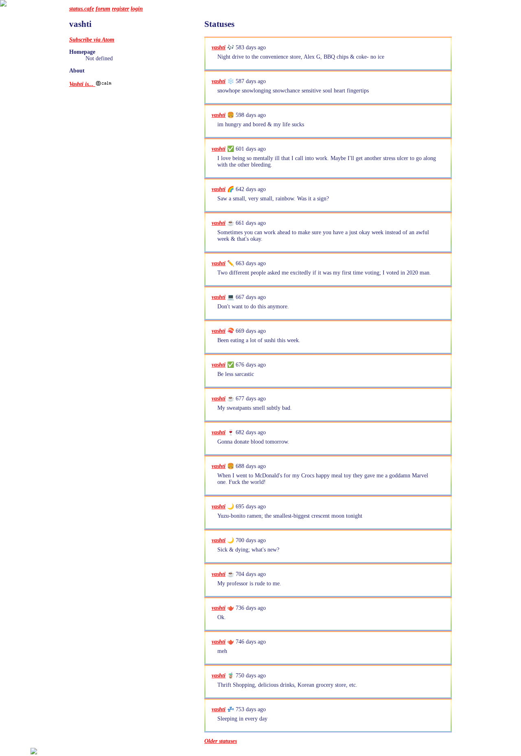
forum (103, 9)
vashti (218, 47)
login (137, 9)
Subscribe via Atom (91, 40)
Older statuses (220, 741)
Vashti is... (82, 84)
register (120, 9)
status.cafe (81, 9)
